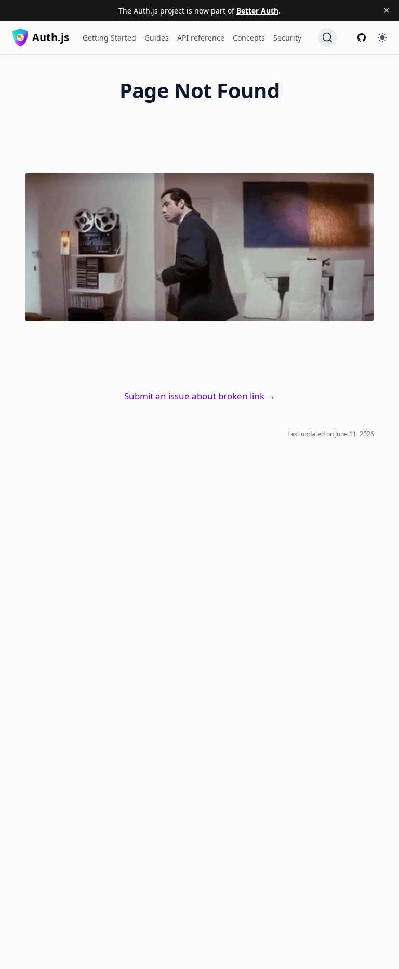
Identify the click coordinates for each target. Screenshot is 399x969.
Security (287, 38)
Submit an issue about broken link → (199, 396)
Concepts (249, 38)
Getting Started (109, 38)
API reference (200, 38)
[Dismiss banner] (386, 10)
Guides (156, 38)
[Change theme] (382, 37)
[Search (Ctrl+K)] (327, 37)
